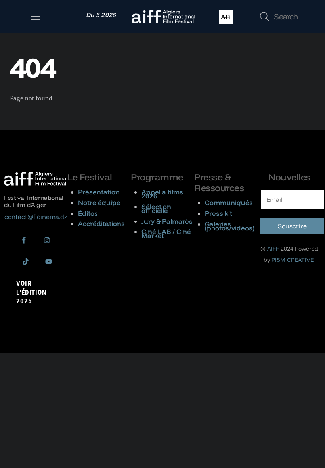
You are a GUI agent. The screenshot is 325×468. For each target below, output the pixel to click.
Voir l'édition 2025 (31, 292)
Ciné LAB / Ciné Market (166, 233)
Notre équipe (99, 202)
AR (225, 17)
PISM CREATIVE (292, 259)
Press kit (218, 213)
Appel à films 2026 (162, 194)
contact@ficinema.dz (35, 217)
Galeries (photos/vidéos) (229, 226)
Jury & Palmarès (167, 221)
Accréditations (101, 223)
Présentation (99, 192)
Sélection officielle (156, 208)
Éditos (88, 213)
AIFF (273, 248)
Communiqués (229, 202)
